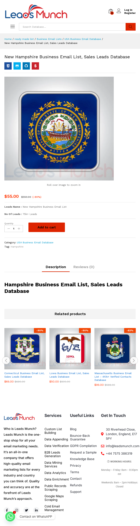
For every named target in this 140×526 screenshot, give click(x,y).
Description (56, 267)
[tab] (56, 268)
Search (131, 27)
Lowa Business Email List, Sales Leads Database (69, 375)
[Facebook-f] (7, 510)
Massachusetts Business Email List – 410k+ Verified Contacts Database (113, 376)
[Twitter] (26, 510)
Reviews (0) (83, 267)
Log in (128, 9)
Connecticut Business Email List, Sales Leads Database (24, 375)
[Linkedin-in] (36, 510)
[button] (21, 367)
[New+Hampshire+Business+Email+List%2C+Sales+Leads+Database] (17, 66)
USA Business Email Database (35, 242)
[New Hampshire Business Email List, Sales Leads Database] (8, 66)
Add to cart (47, 227)
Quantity (8, 223)
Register (130, 12)
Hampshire (17, 246)
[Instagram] (16, 510)
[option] (25, 358)
